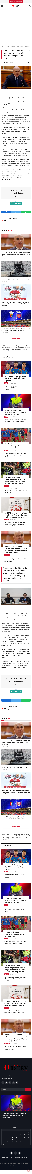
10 (3, 1137)
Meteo (3, 1159)
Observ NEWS (16, 1165)
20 (16, 1139)
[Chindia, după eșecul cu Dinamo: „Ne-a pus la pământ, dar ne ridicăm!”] (16, 436)
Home (3, 1157)
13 (16, 1137)
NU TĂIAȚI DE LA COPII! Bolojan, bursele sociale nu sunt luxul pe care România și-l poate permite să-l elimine (15, 254)
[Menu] (2, 6)
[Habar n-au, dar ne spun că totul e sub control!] (16, 269)
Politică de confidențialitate (20, 1159)
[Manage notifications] (28, 1171)
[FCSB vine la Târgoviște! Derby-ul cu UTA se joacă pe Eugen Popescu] (16, 369)
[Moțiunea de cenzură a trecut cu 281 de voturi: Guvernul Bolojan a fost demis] (16, 88)
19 (12, 1139)
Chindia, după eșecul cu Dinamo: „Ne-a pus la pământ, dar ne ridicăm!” (15, 446)
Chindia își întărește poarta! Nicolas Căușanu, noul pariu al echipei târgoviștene (15, 412)
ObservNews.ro (6, 62)
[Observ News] (16, 6)
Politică (29, 62)
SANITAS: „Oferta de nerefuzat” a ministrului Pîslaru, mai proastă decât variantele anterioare (15, 515)
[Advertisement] (16, 27)
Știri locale (9, 1157)
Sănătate (17, 1157)
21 (20, 1139)
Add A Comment (16, 338)
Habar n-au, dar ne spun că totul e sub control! (15, 279)
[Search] (30, 6)
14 (20, 1137)
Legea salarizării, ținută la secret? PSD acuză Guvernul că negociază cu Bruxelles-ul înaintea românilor (15, 303)
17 (3, 1139)
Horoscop (24, 1157)
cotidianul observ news (16, 1)
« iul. (2, 1147)
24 (3, 1141)
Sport (8, 1159)
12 (12, 1137)
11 (7, 1137)
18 (7, 1139)
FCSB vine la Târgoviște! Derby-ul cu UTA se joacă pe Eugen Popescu (15, 379)
